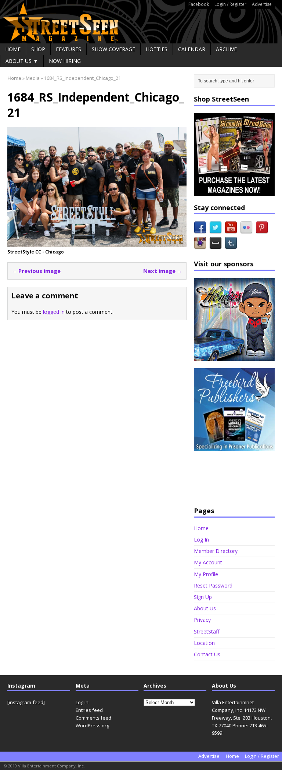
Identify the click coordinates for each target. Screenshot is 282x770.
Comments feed (93, 717)
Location (204, 642)
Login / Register (230, 4)
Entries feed (89, 710)
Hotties (156, 49)
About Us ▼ (22, 60)
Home (13, 49)
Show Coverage (113, 49)
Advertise (262, 4)
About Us (205, 608)
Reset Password (213, 585)
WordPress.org (92, 725)
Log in (82, 702)
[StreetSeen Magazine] (141, 21)
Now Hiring (65, 60)
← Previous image (36, 270)
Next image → (162, 270)
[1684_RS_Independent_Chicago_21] (97, 242)
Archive (226, 49)
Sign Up (203, 596)
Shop (38, 49)
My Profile (206, 574)
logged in (54, 311)
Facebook (198, 4)
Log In (201, 539)
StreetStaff (206, 631)
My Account (208, 562)
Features (68, 49)
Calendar (191, 49)
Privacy (202, 619)
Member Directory (216, 550)
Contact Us (207, 654)
